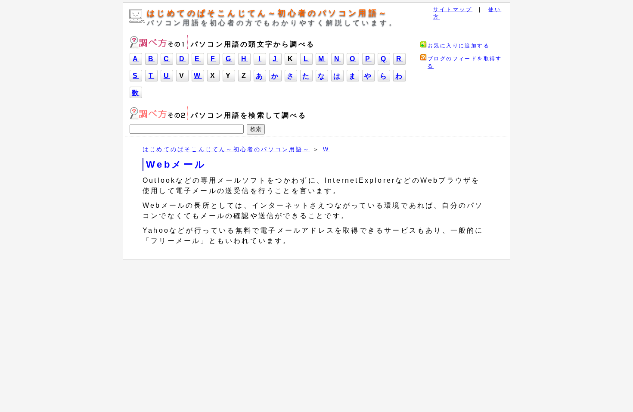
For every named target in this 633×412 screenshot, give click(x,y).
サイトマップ (452, 9)
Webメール (176, 164)
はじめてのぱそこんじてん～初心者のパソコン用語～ (268, 13)
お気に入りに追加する (459, 46)
